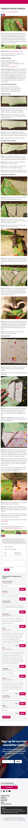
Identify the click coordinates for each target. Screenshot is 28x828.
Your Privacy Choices (18, 820)
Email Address (17, 553)
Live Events (4, 799)
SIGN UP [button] (18, 761)
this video (5, 521)
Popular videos (5, 796)
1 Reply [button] (17, 645)
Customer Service (6, 804)
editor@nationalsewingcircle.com (12, 528)
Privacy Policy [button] (13, 819)
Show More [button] (6, 717)
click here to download (11, 66)
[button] (2, 15)
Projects (3, 797)
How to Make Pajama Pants (16, 51)
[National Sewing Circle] (14, 48)
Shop (2, 802)
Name (5, 552)
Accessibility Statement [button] (7, 820)
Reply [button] (22, 589)
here (24, 543)
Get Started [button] (9, 787)
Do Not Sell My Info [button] (21, 819)
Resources (4, 800)
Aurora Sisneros (14, 12)
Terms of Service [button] (5, 819)
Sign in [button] (14, 549)
